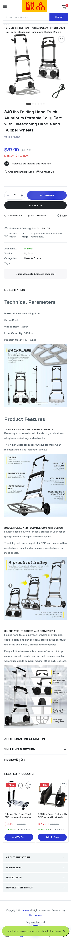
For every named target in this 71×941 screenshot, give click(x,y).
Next (64, 811)
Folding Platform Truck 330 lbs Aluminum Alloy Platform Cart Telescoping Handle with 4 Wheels (18, 815)
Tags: (7, 263)
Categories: (10, 258)
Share (63, 215)
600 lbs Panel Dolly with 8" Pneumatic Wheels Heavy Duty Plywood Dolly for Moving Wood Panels (52, 815)
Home (6, 23)
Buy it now (35, 205)
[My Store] (34, 7)
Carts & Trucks (32, 258)
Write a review (12, 136)
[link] (30, 784)
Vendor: (8, 253)
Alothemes (35, 915)
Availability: (10, 248)
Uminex (25, 910)
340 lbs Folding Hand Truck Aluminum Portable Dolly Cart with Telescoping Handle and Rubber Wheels (33, 121)
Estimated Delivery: (20, 228)
